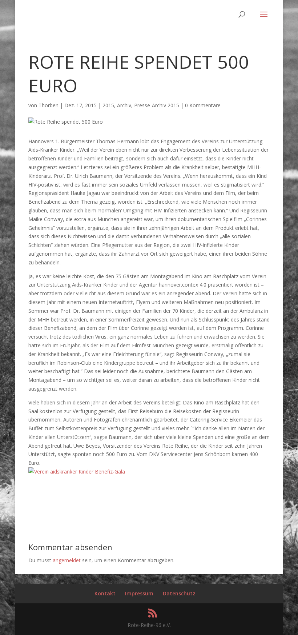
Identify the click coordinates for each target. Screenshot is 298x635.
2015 (108, 105)
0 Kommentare (203, 105)
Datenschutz (179, 593)
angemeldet (67, 560)
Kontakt (105, 593)
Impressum (139, 593)
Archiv (124, 105)
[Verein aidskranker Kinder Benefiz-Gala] (76, 471)
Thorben (49, 105)
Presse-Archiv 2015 (156, 105)
